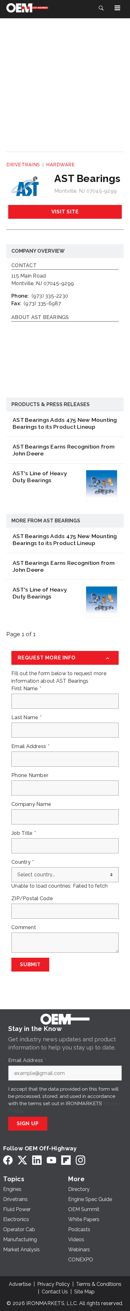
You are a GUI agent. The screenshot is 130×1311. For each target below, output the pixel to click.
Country (22, 862)
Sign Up (28, 1123)
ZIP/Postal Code (32, 898)
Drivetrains (23, 165)
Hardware (60, 165)
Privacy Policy (53, 1284)
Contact (24, 265)
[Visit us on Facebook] (8, 1160)
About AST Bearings (40, 317)
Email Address (30, 746)
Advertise (20, 1284)
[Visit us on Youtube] (51, 1160)
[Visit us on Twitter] (22, 1160)
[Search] (101, 8)
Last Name (26, 717)
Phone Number (29, 775)
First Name (26, 688)
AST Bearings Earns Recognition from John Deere (64, 450)
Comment (23, 927)
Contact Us (55, 1292)
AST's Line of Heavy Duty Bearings (40, 476)
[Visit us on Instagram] (80, 1160)
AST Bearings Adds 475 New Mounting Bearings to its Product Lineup (65, 423)
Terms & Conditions (98, 1284)
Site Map (84, 1292)
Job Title (23, 833)
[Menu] (117, 8)
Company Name (31, 804)
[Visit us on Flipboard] (66, 1160)
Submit (30, 964)
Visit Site (65, 212)
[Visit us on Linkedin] (37, 1160)
